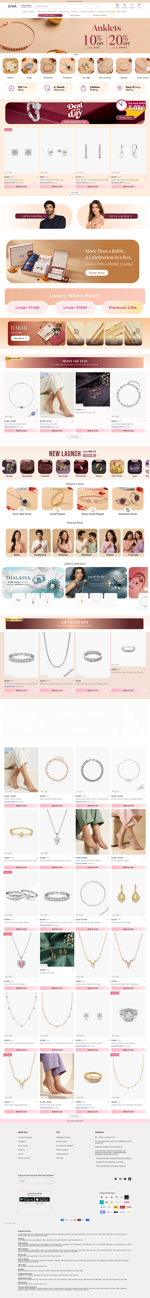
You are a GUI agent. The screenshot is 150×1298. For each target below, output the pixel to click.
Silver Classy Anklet (49, 425)
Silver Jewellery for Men (104, 1250)
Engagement (22, 1275)
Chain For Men (56, 1256)
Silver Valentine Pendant (15, 984)
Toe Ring (35, 1262)
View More (75, 192)
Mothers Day (43, 1279)
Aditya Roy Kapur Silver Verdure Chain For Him (57, 684)
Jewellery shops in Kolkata (117, 1288)
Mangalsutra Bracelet (51, 1234)
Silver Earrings (91, 1250)
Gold (19, 1244)
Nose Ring (102, 1234)
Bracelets (48, 78)
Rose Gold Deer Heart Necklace (125, 984)
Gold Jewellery (75, 15)
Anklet (20, 1234)
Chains (89, 1234)
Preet (30, 1284)
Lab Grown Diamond (35, 1240)
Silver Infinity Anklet (120, 861)
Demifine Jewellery (100, 15)
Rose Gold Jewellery (60, 1240)
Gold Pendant (44, 1244)
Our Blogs (21, 1141)
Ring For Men (22, 1256)
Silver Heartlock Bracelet (122, 425)
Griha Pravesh (73, 1275)
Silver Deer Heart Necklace (16, 1105)
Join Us (20, 1154)
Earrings (86, 78)
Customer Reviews (25, 1137)
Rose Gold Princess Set (85, 413)
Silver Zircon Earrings (14, 181)
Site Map (59, 1158)
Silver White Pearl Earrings (51, 181)
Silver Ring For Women (37, 1260)
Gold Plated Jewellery (75, 1240)
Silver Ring (81, 1250)
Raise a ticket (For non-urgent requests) (111, 1166)
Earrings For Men (33, 1256)
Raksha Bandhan (89, 1279)
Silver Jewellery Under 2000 (69, 1251)
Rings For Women (23, 1260)
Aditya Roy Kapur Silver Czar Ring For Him (128, 672)
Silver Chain (63, 1250)
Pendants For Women (122, 1260)
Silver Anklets (35, 1250)
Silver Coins (33, 1270)
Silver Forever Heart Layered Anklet (127, 799)
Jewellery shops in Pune (45, 1288)
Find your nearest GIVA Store (27, 1287)
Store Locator (23, 1146)
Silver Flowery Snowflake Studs (89, 1044)
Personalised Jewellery (32, 1251)
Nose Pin (95, 1234)
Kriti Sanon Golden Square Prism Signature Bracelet (21, 861)
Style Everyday (22, 1282)
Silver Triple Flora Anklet (50, 1106)
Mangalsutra (38, 1234)
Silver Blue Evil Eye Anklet (15, 425)
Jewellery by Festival (24, 1278)
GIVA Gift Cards (24, 1158)
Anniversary (45, 1275)
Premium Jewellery (44, 1246)
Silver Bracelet (53, 1250)
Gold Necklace (87, 1244)
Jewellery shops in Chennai (26, 1289)
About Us (21, 1150)
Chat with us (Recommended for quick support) (113, 1158)
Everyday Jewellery (120, 1234)
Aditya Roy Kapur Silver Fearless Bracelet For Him (93, 800)
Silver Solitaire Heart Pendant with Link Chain (57, 861)
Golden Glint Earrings (120, 922)
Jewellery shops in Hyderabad (98, 1288)
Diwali (81, 1279)
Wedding (37, 1275)
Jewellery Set (22, 1235)
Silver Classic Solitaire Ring (123, 1044)
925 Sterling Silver (24, 1250)
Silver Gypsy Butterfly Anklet (88, 862)
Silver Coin (44, 1250)
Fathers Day (53, 1279)
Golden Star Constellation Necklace (126, 1105)
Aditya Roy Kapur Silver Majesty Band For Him (93, 684)
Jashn (41, 1284)
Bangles (61, 1234)
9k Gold (95, 1244)
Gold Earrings (34, 1244)
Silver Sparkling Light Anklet (88, 922)
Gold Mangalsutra (56, 1244)
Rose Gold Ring (66, 1260)
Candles (47, 1270)
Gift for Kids (22, 1265)
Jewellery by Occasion (25, 1273)
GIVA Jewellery (12, 1223)
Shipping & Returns (63, 1137)
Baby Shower (54, 1275)
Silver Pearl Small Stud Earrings (124, 181)
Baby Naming (63, 1275)
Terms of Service (62, 1154)
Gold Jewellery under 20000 (28, 1246)
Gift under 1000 (78, 1270)
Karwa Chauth (73, 1279)
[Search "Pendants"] (97, 6)
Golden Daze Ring (85, 1106)
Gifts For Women (23, 1259)
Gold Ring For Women (53, 1260)
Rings (29, 78)
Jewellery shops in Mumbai (62, 1288)
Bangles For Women (107, 1260)
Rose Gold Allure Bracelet (51, 799)
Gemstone (44, 1235)
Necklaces (82, 1234)
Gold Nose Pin (67, 1244)
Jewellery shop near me (81, 1289)
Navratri (108, 1279)
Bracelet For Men (45, 1256)
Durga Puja (116, 1279)
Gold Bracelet (77, 1244)
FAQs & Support (62, 1150)
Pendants (67, 78)
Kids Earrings (32, 1266)
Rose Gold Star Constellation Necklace (56, 1043)
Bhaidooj (99, 1279)
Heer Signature (23, 1284)
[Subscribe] (52, 1181)
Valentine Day (33, 1279)
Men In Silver (105, 78)
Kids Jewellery (22, 1266)
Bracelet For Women (93, 1260)
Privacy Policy (61, 1141)
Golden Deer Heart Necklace (88, 984)
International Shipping (64, 1146)
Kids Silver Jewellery (119, 1250)
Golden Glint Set (47, 973)
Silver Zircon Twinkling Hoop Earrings (92, 181)
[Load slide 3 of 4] (77, 54)
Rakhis (10, 78)
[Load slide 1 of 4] (71, 54)
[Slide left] (2, 69)
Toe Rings (110, 1234)
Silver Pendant (72, 1250)
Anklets (124, 78)
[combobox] (67, 6)
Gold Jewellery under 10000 (122, 1244)
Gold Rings (25, 1244)
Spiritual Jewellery (33, 1235)
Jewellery (21, 1238)
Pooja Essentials (23, 1270)
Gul (45, 1284)
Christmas (124, 1279)
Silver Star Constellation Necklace (19, 1043)
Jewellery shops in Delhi (80, 1288)
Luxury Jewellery (56, 1246)
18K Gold (109, 1244)
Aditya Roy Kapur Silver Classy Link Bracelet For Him (21, 685)
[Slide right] (148, 69)
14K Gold (102, 1244)
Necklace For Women (25, 1262)
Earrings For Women (79, 1260)
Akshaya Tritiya (23, 1279)
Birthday (30, 1275)
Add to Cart (21, 431)
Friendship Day (62, 1279)
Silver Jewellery (50, 15)
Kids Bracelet (42, 1266)
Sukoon (35, 1284)
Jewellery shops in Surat (44, 1289)
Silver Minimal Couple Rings (16, 922)
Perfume (41, 1270)
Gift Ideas (21, 1269)
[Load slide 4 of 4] (80, 54)
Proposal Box (55, 1270)
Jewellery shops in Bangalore (27, 1288)
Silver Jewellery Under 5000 (50, 1251)
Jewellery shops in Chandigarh (62, 1289)
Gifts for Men (22, 1254)
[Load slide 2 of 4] (75, 54)
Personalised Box (66, 1270)
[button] (29, 12)
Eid (104, 1279)
